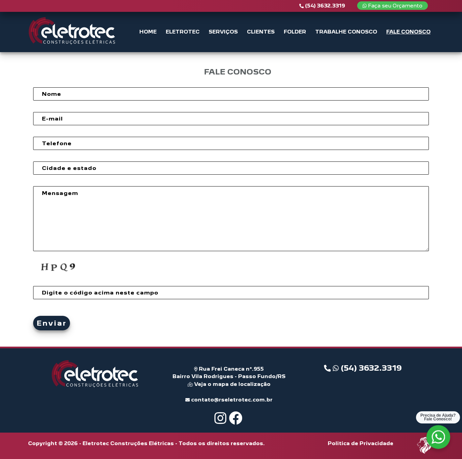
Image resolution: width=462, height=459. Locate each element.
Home (148, 32)
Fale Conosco (408, 32)
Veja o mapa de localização (232, 384)
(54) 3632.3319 (370, 368)
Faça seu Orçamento (394, 5)
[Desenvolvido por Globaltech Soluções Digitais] (424, 453)
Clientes (261, 32)
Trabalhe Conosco (346, 32)
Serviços (223, 32)
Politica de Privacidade (360, 443)
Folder (295, 32)
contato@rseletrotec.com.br (231, 399)
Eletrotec (183, 32)
